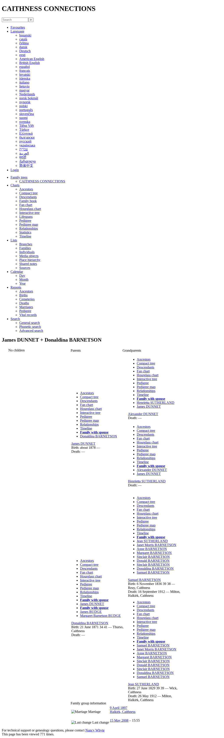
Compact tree (28, 193)
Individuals (27, 252)
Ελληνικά (26, 133)
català (23, 39)
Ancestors (26, 189)
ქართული (27, 161)
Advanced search (31, 330)
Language (17, 31)
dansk (23, 47)
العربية (24, 153)
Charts (14, 185)
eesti (22, 55)
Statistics (25, 232)
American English (31, 59)
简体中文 (26, 165)
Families (25, 248)
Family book (28, 201)
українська (27, 145)
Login (14, 170)
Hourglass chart (30, 209)
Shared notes (28, 264)
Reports (15, 287)
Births (23, 295)
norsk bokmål (28, 98)
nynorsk (24, 102)
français (24, 70)
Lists (13, 240)
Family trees (18, 177)
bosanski (25, 35)
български (27, 137)
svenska (24, 122)
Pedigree (25, 220)
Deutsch (25, 51)
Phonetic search (30, 327)
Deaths (24, 303)
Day (22, 275)
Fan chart (25, 205)
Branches (25, 244)
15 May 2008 (119, 720)
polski (23, 106)
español (24, 67)
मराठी (22, 157)
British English (29, 63)
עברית (23, 149)
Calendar (16, 272)
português (26, 110)
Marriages (26, 307)
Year (22, 283)
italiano (24, 82)
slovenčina (26, 114)
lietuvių (24, 86)
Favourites (17, 27)
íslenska (24, 78)
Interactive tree (29, 213)
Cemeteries (27, 299)
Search (15, 319)
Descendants (28, 197)
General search (29, 323)
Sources (24, 268)
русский (25, 141)
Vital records (28, 315)
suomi (23, 118)
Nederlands (27, 94)
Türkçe (24, 129)
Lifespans (26, 216)
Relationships (28, 228)
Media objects (28, 256)
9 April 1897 (118, 708)
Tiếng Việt (26, 125)
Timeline (25, 236)
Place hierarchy (29, 260)
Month (23, 279)
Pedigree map (28, 224)
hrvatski (24, 74)
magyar (24, 90)
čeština (24, 43)
